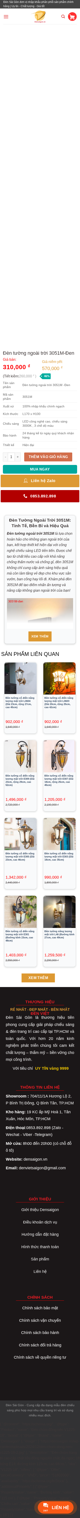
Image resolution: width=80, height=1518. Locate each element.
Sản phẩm (40, 1259)
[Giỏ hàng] (72, 16)
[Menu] (6, 16)
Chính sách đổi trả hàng (40, 1345)
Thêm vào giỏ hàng (48, 457)
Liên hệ (40, 1271)
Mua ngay (40, 469)
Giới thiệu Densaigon (40, 1210)
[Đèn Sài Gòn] (40, 16)
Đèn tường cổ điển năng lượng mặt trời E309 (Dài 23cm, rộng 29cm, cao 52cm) (20, 780)
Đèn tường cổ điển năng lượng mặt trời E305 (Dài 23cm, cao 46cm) (20, 856)
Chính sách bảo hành (40, 1332)
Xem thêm (39, 636)
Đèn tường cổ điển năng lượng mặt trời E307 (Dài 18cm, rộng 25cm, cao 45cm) (58, 780)
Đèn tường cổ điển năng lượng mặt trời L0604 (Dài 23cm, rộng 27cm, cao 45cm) (20, 703)
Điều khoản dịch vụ (40, 1222)
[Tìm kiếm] (63, 16)
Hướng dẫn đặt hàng (40, 1234)
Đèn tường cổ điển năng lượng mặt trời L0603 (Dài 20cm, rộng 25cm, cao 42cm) (58, 703)
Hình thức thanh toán (40, 1247)
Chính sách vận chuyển (40, 1320)
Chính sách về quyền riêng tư (40, 1357)
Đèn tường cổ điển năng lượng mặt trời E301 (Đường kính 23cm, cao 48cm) (20, 936)
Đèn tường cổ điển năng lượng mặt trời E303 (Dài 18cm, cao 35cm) (58, 856)
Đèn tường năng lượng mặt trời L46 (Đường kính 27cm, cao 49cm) (59, 934)
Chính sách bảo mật (40, 1308)
